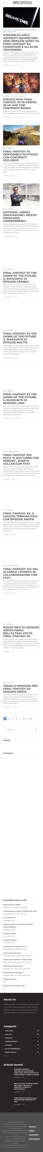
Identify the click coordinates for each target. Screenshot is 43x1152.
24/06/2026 (9, 65)
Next (30, 718)
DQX (4, 30)
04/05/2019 (9, 418)
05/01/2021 (8, 117)
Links (32, 1131)
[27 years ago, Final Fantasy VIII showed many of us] (21, 810)
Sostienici (34, 1139)
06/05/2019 (9, 358)
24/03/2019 (9, 593)
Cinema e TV (8, 96)
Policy (32, 1127)
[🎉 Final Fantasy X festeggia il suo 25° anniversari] (21, 789)
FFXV (28, 30)
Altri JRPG (22, 1034)
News (13, 31)
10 (24, 719)
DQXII (10, 30)
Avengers (22, 1045)
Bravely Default (22, 1052)
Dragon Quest (19, 30)
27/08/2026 (17, 1077)
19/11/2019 (5, 175)
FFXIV (5, 451)
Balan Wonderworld (22, 1048)
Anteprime (22, 1038)
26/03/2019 (6, 534)
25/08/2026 (17, 1092)
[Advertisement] (21, 871)
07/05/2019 (9, 297)
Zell (4, 65)
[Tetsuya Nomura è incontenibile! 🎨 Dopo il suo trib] (21, 832)
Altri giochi (22, 1031)
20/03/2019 (6, 651)
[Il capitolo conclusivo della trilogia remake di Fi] (21, 768)
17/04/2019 (6, 479)
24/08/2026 (17, 1104)
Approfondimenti (22, 1041)
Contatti (34, 1135)
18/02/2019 (9, 707)
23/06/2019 (9, 236)
